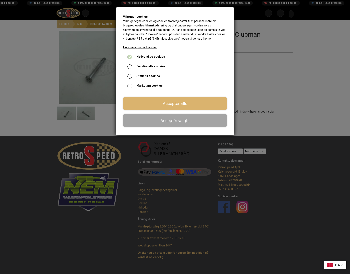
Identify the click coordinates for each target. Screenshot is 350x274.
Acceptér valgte (175, 120)
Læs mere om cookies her (140, 47)
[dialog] (175, 137)
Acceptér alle (175, 103)
